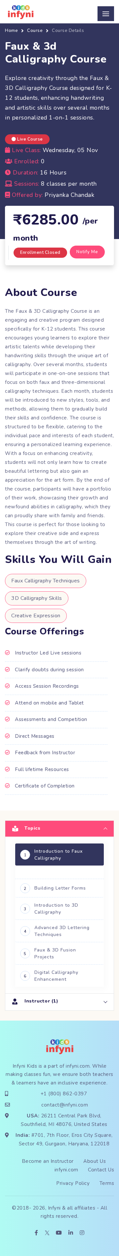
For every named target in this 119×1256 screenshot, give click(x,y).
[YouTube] (59, 1233)
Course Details (68, 31)
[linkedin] (70, 1233)
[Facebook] (36, 1233)
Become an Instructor (48, 1161)
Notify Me (87, 252)
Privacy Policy (73, 1183)
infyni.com (78, 1066)
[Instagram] (82, 1233)
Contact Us (101, 1169)
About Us (94, 1161)
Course (35, 31)
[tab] (59, 828)
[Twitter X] (47, 1233)
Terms (106, 1183)
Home (11, 31)
